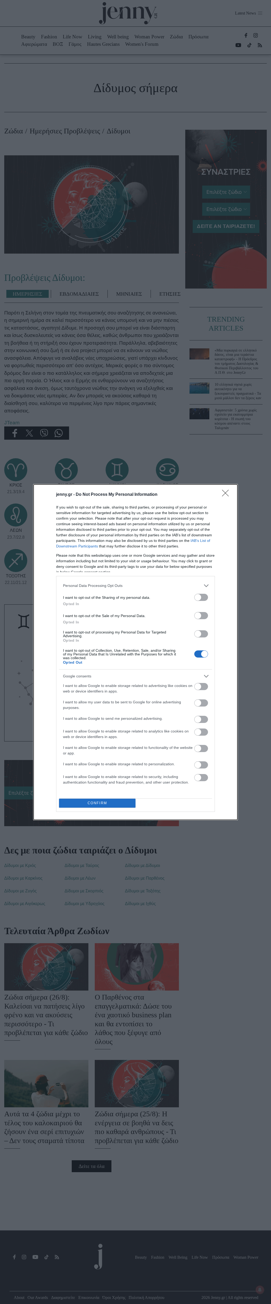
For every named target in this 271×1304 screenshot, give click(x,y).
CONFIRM (97, 803)
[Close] (227, 495)
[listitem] (135, 585)
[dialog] (135, 652)
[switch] (201, 597)
